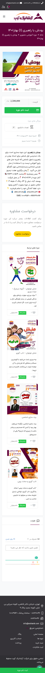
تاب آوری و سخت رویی (27, 481)
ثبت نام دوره (22, 110)
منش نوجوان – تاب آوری (26, 353)
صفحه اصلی (38, 634)
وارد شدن (9, 539)
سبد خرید (39, 643)
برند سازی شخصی (29, 417)
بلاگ (19, 634)
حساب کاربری (15, 638)
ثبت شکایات (38, 647)
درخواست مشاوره (22, 234)
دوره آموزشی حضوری (28, 35)
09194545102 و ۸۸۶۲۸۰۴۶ (32, 3)
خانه (41, 35)
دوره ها (40, 638)
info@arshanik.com (12, 3)
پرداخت (18, 643)
